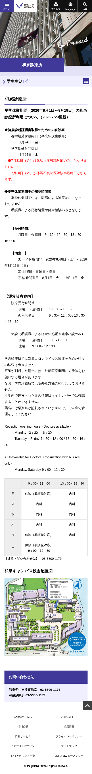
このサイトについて (23, 746)
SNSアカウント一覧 (23, 755)
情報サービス (23, 736)
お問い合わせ (69, 717)
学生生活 (15, 81)
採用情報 (69, 726)
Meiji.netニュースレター (69, 755)
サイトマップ (69, 746)
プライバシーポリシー (69, 736)
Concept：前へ (23, 717)
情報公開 (23, 726)
